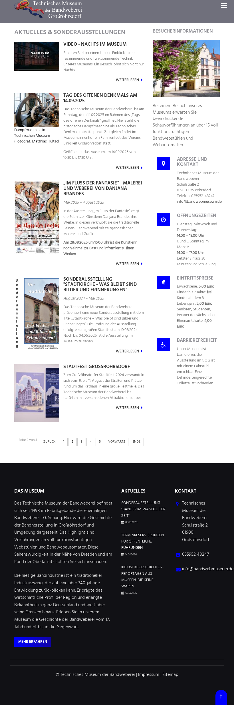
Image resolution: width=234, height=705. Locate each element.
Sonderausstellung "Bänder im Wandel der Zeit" (143, 509)
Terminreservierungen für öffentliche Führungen (142, 541)
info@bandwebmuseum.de (199, 201)
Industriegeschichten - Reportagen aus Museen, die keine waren (143, 577)
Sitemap (170, 674)
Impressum (148, 674)
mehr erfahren (32, 642)
